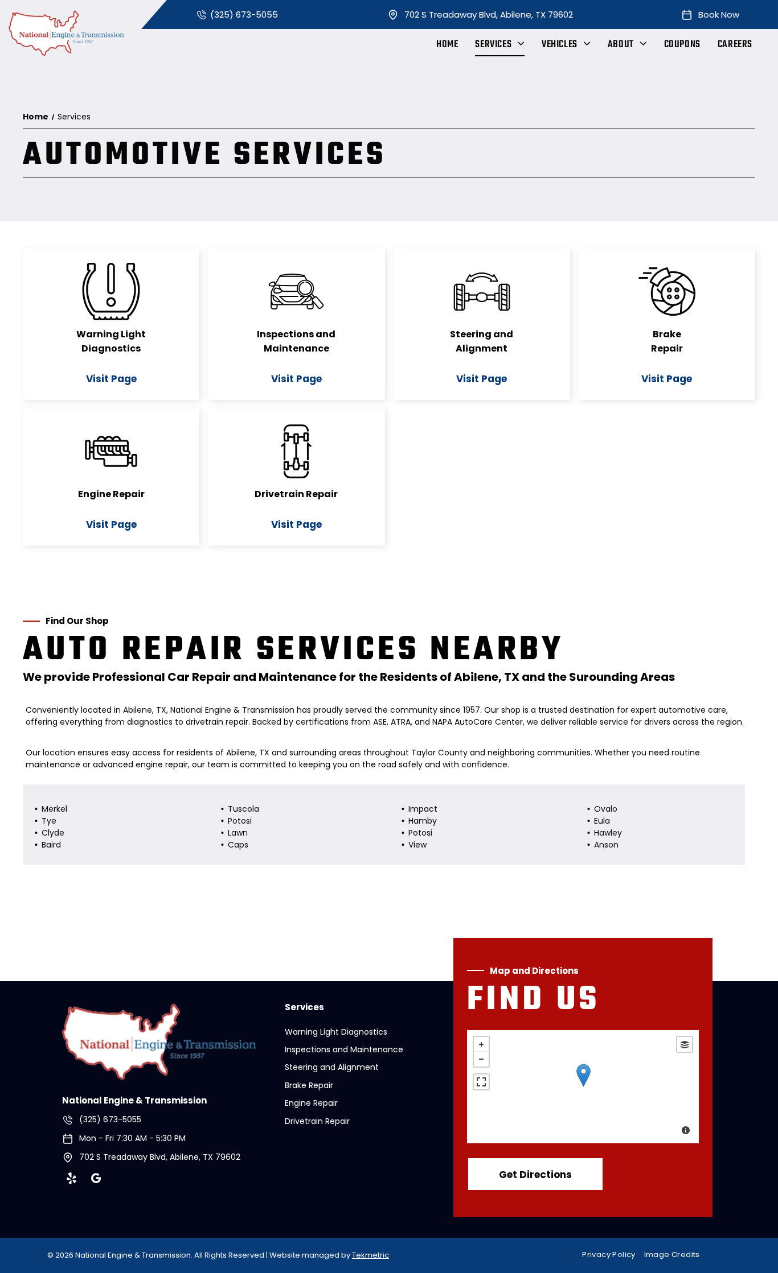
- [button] (481, 1059)
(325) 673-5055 (244, 14)
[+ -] (583, 1086)
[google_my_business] (96, 1179)
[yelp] (71, 1179)
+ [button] (481, 1044)
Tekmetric (370, 1255)
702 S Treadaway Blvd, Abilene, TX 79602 (488, 14)
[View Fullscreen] (481, 1081)
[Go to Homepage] (159, 1010)
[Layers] (684, 1044)
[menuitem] (447, 44)
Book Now (718, 14)
